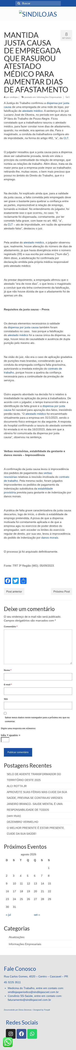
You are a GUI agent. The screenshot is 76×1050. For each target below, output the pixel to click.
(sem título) (14, 815)
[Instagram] (11, 1034)
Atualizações (16, 937)
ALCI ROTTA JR (17, 786)
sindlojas (14, 97)
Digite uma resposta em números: (18, 728)
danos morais (49, 537)
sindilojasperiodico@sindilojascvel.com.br (33, 992)
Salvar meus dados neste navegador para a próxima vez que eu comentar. (37, 719)
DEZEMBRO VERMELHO (22, 821)
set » (37, 914)
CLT (66, 138)
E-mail (8, 684)
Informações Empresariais (49, 97)
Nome (7, 670)
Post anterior (14, 591)
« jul (8, 914)
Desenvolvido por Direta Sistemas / (18, 1010)
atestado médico (32, 110)
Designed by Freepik (41, 1010)
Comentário (10, 626)
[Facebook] (21, 1034)
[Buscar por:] (38, 3)
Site (6, 699)
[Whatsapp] (32, 1034)
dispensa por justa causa (23, 327)
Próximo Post (61, 591)
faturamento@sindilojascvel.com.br (29, 999)
